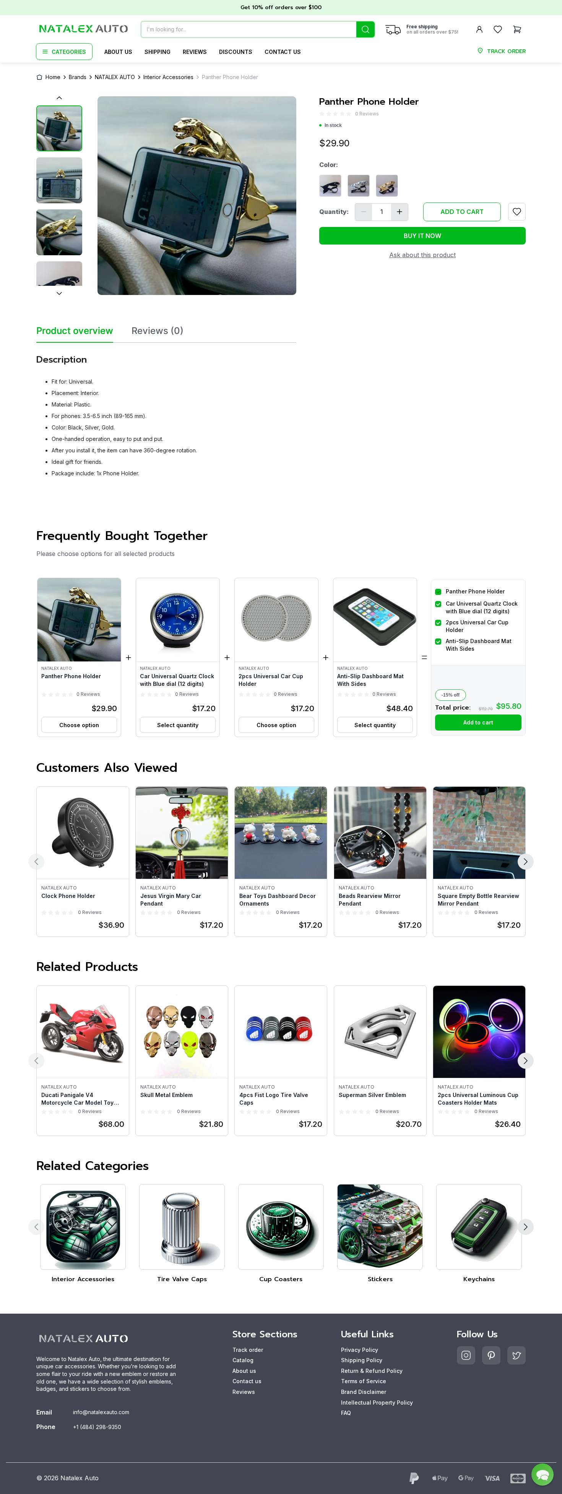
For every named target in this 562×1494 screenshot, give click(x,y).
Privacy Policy (359, 1350)
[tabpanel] (166, 413)
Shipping (158, 52)
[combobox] (257, 29)
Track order (247, 1350)
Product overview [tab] (74, 331)
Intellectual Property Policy (377, 1402)
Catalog (242, 1360)
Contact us (283, 52)
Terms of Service (363, 1381)
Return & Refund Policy (372, 1371)
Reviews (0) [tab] (158, 331)
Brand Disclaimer (363, 1392)
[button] (79, 657)
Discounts (235, 52)
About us (118, 52)
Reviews (195, 52)
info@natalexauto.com (101, 1412)
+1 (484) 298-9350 (97, 1427)
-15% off (451, 695)
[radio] (322, 114)
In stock (333, 125)
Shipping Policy (361, 1360)
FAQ (346, 1413)
